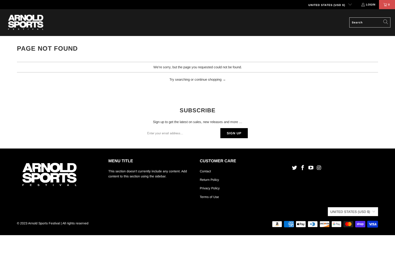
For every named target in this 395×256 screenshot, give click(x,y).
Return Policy (209, 180)
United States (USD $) (327, 5)
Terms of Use (209, 197)
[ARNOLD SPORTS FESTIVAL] (26, 22)
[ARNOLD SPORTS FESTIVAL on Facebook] (302, 168)
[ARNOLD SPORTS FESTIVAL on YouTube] (310, 168)
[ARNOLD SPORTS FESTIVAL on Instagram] (319, 168)
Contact (205, 171)
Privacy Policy (210, 188)
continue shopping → (210, 79)
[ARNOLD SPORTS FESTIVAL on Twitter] (294, 168)
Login (371, 4)
